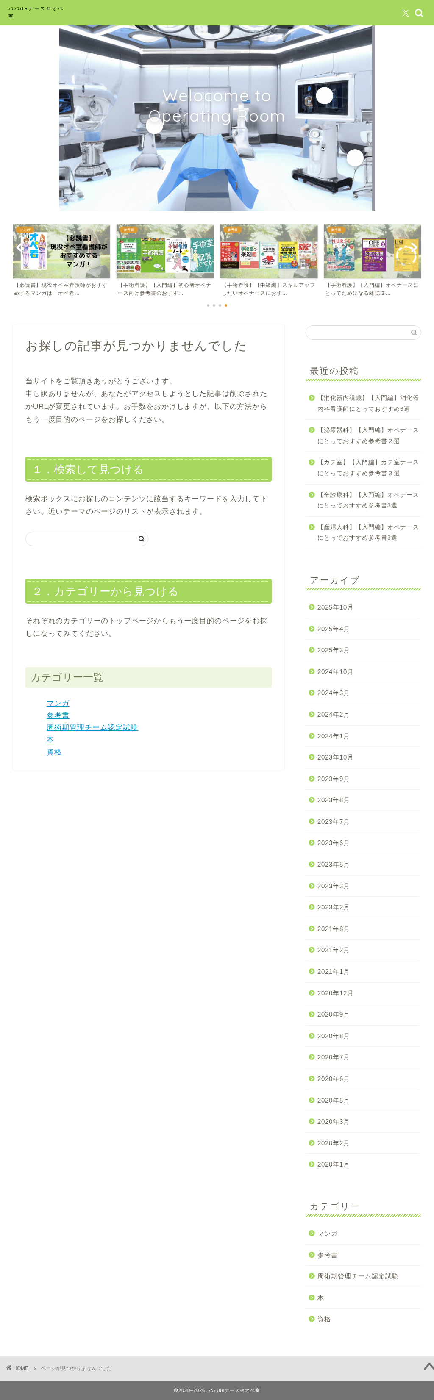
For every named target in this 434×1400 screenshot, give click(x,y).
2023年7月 (333, 821)
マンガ (58, 703)
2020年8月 (333, 1036)
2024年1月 (333, 736)
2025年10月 (335, 607)
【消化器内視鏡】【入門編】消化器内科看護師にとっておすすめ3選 (368, 403)
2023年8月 (333, 800)
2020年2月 (333, 1143)
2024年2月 (333, 714)
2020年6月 (333, 1078)
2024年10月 (335, 671)
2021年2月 (333, 950)
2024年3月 (333, 692)
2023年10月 (335, 757)
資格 (54, 752)
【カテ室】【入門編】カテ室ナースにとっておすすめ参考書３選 (368, 468)
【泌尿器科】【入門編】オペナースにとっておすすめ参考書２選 (368, 435)
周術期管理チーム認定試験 (92, 728)
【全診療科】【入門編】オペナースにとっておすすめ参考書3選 (368, 500)
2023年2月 (333, 907)
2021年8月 (333, 928)
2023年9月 (333, 778)
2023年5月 (333, 864)
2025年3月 (333, 650)
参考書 (58, 716)
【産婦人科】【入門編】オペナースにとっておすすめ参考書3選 (368, 532)
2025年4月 (333, 628)
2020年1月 (333, 1164)
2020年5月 (333, 1100)
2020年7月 (333, 1057)
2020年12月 (335, 993)
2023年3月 (333, 886)
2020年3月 (333, 1121)
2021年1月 (333, 971)
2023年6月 (333, 842)
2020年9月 (333, 1014)
